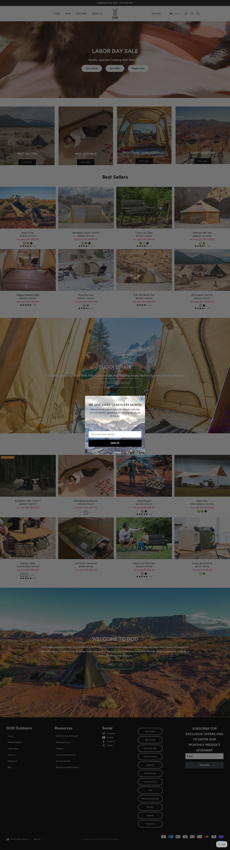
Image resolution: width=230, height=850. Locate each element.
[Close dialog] (141, 399)
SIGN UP (115, 443)
